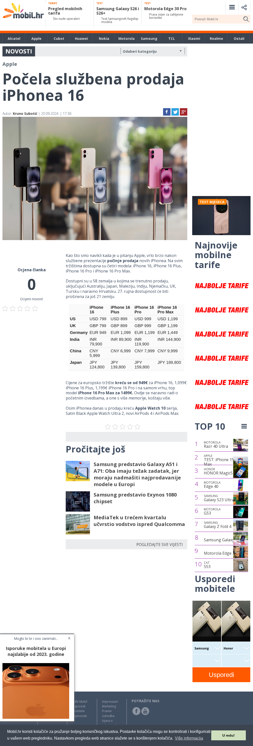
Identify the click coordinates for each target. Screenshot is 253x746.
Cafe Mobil (79, 701)
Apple (36, 38)
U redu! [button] (228, 735)
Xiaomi (194, 38)
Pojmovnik (79, 716)
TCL (171, 38)
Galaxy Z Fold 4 (217, 525)
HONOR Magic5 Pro (222, 471)
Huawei (81, 38)
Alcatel (14, 38)
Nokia (104, 38)
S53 (207, 565)
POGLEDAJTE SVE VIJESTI (159, 544)
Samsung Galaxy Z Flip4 (225, 540)
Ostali (239, 38)
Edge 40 (212, 484)
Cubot (59, 38)
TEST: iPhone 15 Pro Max (223, 460)
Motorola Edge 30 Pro (224, 553)
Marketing (109, 706)
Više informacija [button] (189, 738)
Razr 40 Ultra (216, 444)
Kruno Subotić (25, 113)
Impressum (110, 701)
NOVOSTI (18, 51)
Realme (216, 38)
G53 (212, 511)
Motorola (126, 38)
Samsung (149, 38)
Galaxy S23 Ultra (219, 498)
